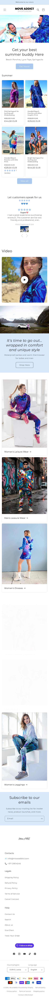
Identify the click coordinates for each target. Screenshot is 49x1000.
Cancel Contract (12, 899)
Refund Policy (11, 883)
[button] (4, 9)
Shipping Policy (12, 877)
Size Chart (9, 930)
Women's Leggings (14, 784)
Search (8, 919)
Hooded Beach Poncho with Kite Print (11, 160)
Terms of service (25, 991)
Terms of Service (12, 894)
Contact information (25, 995)
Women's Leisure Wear (16, 452)
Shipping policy (39, 991)
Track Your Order (12, 936)
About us (9, 925)
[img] (24, 200)
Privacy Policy (11, 888)
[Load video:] (24, 280)
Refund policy (40, 987)
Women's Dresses (13, 588)
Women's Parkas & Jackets (18, 654)
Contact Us (10, 914)
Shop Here (24, 365)
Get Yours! (24, 66)
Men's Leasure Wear (14, 518)
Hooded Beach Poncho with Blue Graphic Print (35, 113)
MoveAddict (13, 987)
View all (24, 181)
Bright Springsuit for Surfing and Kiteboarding (36, 160)
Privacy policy (12, 991)
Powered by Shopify (25, 987)
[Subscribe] (41, 818)
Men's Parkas (11, 709)
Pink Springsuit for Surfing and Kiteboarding (11, 113)
